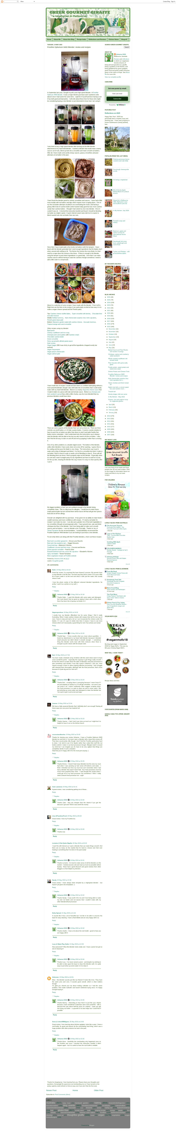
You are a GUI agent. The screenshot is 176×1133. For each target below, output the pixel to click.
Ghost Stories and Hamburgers (116, 589)
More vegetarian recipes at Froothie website (61, 556)
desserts (89, 1108)
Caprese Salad (111, 543)
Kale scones (51, 343)
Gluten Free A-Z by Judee (116, 602)
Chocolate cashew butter (55, 337)
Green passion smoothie (55, 549)
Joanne (54, 703)
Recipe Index (81, 39)
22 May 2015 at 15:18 (77, 594)
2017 (109, 321)
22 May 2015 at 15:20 (77, 633)
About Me (57, 39)
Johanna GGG (62, 594)
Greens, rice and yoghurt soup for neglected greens (118, 400)
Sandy (54, 880)
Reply (54, 587)
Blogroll (124, 39)
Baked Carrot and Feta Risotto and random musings (118, 350)
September (112, 337)
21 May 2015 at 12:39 (76, 944)
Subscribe (117, 99)
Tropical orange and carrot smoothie (59, 324)
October (111, 334)
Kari (53, 655)
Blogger (91, 1125)
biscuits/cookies (52, 1105)
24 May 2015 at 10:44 (77, 959)
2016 (109, 324)
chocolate (72, 1108)
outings (112, 1110)
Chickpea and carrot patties (56, 335)
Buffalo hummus (57, 318)
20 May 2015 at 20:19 (80, 843)
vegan (101, 1115)
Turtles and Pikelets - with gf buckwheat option (121, 252)
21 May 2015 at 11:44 (69, 913)
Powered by (112, 105)
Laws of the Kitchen (114, 533)
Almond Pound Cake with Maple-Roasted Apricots (116, 559)
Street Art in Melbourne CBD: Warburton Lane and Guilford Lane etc (120, 202)
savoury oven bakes (87, 1112)
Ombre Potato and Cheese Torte (118, 371)
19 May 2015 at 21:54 (65, 703)
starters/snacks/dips (118, 1112)
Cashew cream (74, 335)
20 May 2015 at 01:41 (70, 787)
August (111, 339)
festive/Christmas (123, 1108)
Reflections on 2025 (112, 113)
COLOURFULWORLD (114, 548)
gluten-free (63, 1110)
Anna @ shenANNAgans (60, 1021)
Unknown (55, 977)
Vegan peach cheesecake (55, 351)
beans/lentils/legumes (117, 1103)
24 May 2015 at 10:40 (77, 800)
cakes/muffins (120, 1105)
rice (128, 1110)
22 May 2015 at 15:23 (77, 680)
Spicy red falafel (52, 554)
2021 (109, 310)
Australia (50, 1102)
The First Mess (112, 594)
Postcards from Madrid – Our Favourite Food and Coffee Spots (116, 528)
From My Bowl (112, 571)
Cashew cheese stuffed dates (60, 313)
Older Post (98, 1090)
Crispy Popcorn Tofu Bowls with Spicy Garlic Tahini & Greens (116, 597)
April (110, 404)
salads (53, 1112)
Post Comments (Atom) (62, 1094)
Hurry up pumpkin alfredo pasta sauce (60, 341)
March (111, 407)
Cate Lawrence (57, 787)
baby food (66, 1103)
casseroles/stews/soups (54, 1108)
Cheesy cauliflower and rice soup (58, 332)
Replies (56, 591)
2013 (109, 418)
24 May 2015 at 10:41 (77, 860)
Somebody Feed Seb (114, 579)
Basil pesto (51, 330)
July (110, 342)
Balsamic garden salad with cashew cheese (67, 322)
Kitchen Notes (114, 39)
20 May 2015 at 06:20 (74, 816)
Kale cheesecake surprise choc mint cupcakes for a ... (118, 379)
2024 (109, 302)
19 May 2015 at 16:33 (71, 612)
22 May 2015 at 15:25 (77, 761)
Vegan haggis (51, 345)
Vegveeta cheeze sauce (91, 390)
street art (60, 1115)
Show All (128, 564)
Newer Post (51, 1090)
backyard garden (81, 1103)
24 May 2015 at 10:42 (77, 895)
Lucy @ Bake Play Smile (60, 944)
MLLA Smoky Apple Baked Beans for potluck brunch (121, 191)
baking (98, 1102)
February (112, 410)
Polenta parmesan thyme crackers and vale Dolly (121, 160)
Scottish (103, 1112)
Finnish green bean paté (55, 320)
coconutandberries (58, 734)
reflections (125, 59)
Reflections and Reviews (97, 39)
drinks (99, 1108)
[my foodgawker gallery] (117, 704)
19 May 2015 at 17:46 (63, 655)
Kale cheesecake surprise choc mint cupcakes (80, 318)
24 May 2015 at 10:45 (77, 1000)
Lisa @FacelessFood (59, 816)
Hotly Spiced (56, 913)
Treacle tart (112, 391)
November (112, 331)
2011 (109, 424)
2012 (109, 421)
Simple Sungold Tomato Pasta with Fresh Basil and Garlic (117, 574)
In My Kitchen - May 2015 (116, 397)
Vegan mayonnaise (53, 349)
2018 (109, 318)
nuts (88, 1110)
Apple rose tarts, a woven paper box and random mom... (118, 388)
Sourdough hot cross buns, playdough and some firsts (120, 243)
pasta (120, 1110)
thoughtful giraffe (57, 561)
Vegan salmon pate (53, 354)
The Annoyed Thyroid (114, 525)
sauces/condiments (68, 1112)
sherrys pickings (113, 556)
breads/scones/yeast (89, 1105)
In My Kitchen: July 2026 (121, 210)
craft (82, 1108)
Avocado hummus (90, 322)
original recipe (100, 1110)
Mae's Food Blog (113, 588)
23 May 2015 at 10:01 (66, 977)
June (110, 345)
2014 (109, 416)
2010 (109, 426)
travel (92, 1115)
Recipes (116, 59)
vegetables (116, 1115)
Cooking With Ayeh (113, 542)
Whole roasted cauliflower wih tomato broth (117, 359)
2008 (109, 432)
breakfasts (106, 1105)
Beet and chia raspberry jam (56, 543)
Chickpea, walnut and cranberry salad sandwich (118, 355)
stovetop (49, 1115)
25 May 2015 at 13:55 (77, 1021)
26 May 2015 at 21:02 (77, 1038)
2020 (109, 313)
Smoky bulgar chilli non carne (117, 394)
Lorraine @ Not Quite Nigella (62, 843)
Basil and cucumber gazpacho (57, 541)
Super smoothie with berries (81, 313)
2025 (109, 300)
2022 (109, 308)
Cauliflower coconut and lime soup (58, 547)
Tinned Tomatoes (53, 530)
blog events (69, 1105)
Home (49, 39)
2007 (109, 434)
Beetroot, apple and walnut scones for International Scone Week (119, 233)
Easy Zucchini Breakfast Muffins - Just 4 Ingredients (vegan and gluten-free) (117, 605)
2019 (109, 316)
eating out (108, 1108)
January (111, 412)
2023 (109, 305)
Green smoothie (52, 339)
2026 (109, 297)
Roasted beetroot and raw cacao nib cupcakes (62, 551)
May (110, 347)
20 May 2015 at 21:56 (64, 880)
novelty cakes (79, 1110)
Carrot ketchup (52, 545)
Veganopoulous (57, 612)
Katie (54, 570)
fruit (52, 1110)
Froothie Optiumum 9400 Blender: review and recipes (118, 375)
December (112, 329)
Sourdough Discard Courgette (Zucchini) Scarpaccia (115, 582)
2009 (109, 429)
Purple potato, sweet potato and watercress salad (118, 368)
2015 (109, 326)
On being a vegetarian (120, 179)
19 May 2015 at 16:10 (63, 570)
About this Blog (68, 39)
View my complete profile (113, 77)
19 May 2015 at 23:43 (73, 734)
